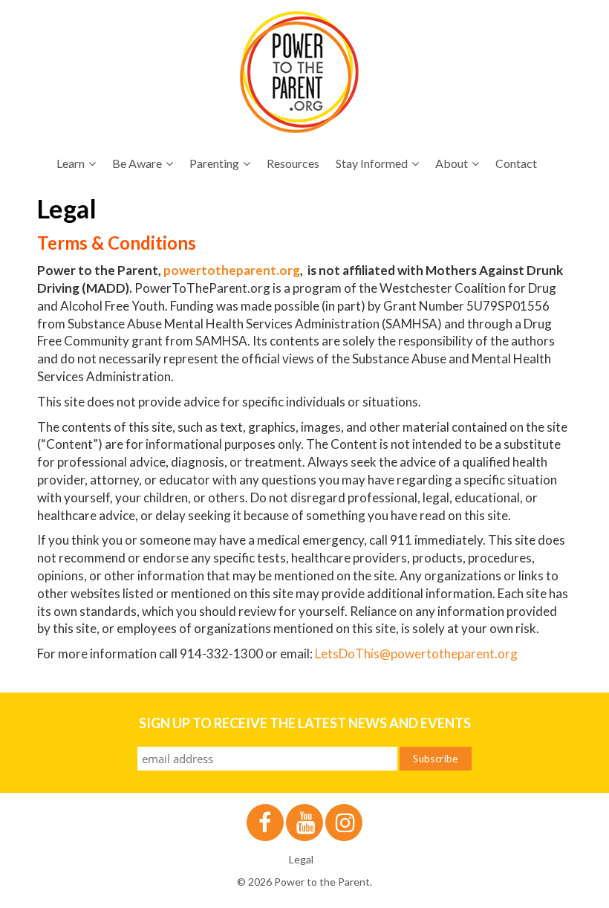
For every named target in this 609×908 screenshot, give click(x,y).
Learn (70, 163)
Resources (293, 163)
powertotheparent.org (231, 270)
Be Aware (137, 163)
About (451, 163)
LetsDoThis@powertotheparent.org (416, 653)
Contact (516, 163)
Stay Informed (372, 163)
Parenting (214, 163)
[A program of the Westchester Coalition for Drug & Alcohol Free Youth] (299, 72)
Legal (301, 859)
